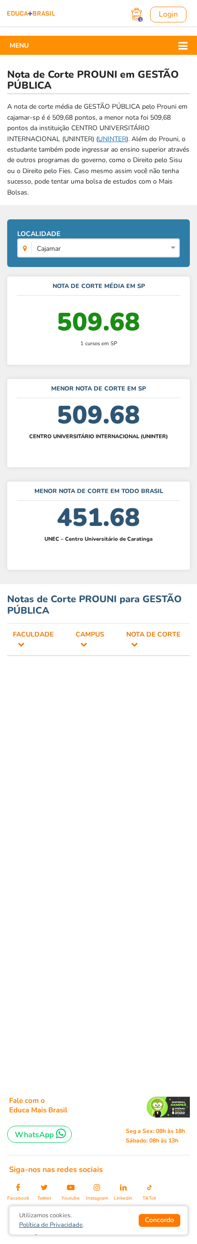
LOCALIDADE (39, 241)
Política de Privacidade (51, 1225)
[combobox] (98, 248)
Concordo (159, 1219)
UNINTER (112, 139)
